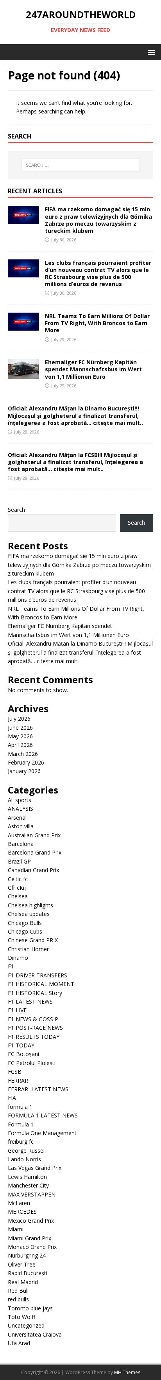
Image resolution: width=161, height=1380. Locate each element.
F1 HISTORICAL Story (35, 993)
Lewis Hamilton (27, 1176)
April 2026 (20, 744)
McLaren (19, 1203)
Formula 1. (21, 1124)
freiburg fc (21, 1141)
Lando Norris (24, 1159)
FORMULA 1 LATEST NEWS (43, 1115)
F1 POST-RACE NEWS (35, 1027)
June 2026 (20, 727)
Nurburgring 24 (27, 1255)
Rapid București (27, 1273)
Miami (15, 1229)
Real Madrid (23, 1282)
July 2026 (19, 718)
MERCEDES (22, 1211)
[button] (150, 52)
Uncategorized (26, 1325)
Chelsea (18, 896)
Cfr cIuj (17, 887)
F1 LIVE (17, 1010)
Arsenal (17, 817)
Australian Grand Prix (34, 835)
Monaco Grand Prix (32, 1246)
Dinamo (18, 957)
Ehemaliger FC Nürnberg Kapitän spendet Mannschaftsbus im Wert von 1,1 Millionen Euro (93, 369)
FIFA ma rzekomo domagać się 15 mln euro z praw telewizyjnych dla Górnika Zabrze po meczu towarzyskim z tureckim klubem (98, 219)
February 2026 (26, 762)
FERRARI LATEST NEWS (38, 1089)
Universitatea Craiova (35, 1334)
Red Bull (18, 1290)
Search (16, 509)
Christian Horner (28, 949)
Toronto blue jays (30, 1308)
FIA (12, 1097)
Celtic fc (18, 879)
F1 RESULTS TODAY (33, 1036)
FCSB (14, 1071)
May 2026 (20, 736)
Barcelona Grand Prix (34, 852)
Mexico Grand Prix (31, 1220)
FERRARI (19, 1080)
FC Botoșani (23, 1054)
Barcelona (21, 843)
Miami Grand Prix (29, 1238)
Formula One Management (42, 1133)
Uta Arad (19, 1343)
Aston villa (21, 826)
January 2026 (24, 771)
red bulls (18, 1299)
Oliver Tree (22, 1264)
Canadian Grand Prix (33, 870)
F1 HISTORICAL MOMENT (41, 984)
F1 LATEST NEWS (30, 1001)
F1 (11, 966)
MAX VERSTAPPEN (31, 1194)
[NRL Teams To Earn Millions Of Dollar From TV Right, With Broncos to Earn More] (23, 326)
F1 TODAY (21, 1045)
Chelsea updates (29, 914)
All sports (19, 800)
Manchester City (28, 1185)
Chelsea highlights (30, 905)
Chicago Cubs (25, 931)
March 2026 (23, 753)
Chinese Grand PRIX (33, 940)
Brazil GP (19, 861)
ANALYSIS (20, 808)
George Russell (27, 1150)
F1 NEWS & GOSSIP (33, 1019)
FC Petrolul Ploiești (31, 1063)
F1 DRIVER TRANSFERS (37, 975)
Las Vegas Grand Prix (34, 1167)
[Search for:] (80, 165)
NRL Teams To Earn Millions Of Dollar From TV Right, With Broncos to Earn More (97, 323)
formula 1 (20, 1106)
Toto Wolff (21, 1317)
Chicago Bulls (25, 923)
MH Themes (127, 1372)
